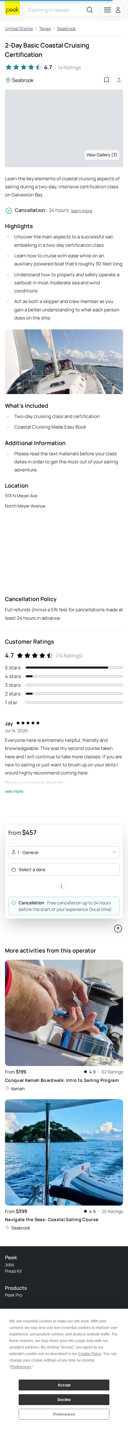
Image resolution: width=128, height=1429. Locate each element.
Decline (64, 1400)
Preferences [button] (21, 1367)
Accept (64, 1385)
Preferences (64, 1414)
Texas (45, 28)
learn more (81, 211)
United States (19, 28)
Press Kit (13, 1271)
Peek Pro (13, 1295)
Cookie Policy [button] (89, 1354)
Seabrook (66, 28)
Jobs (9, 1264)
